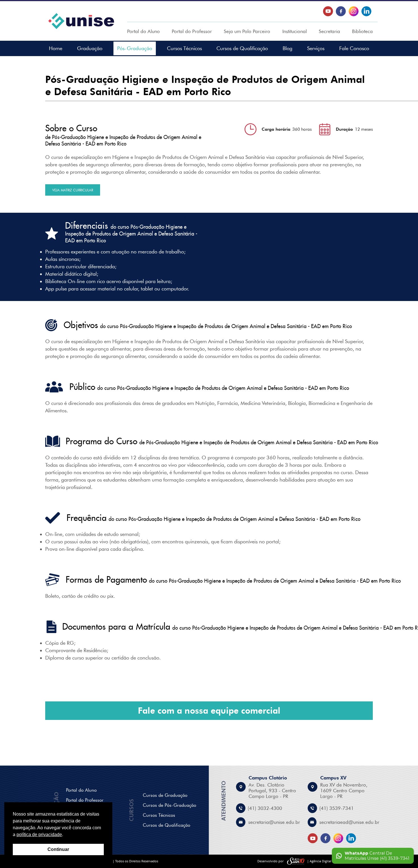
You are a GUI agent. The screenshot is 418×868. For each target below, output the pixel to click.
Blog (287, 48)
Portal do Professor (192, 31)
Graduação (89, 48)
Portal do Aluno (143, 31)
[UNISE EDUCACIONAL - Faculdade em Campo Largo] (81, 21)
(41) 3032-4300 (265, 808)
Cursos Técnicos (184, 48)
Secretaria (329, 31)
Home (55, 48)
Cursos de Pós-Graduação (169, 805)
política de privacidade (39, 834)
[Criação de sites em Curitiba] (295, 861)
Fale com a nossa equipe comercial (209, 710)
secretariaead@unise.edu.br (349, 822)
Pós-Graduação (134, 48)
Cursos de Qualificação (242, 48)
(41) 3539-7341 (336, 808)
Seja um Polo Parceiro (247, 31)
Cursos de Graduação (165, 795)
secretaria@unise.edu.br (274, 822)
